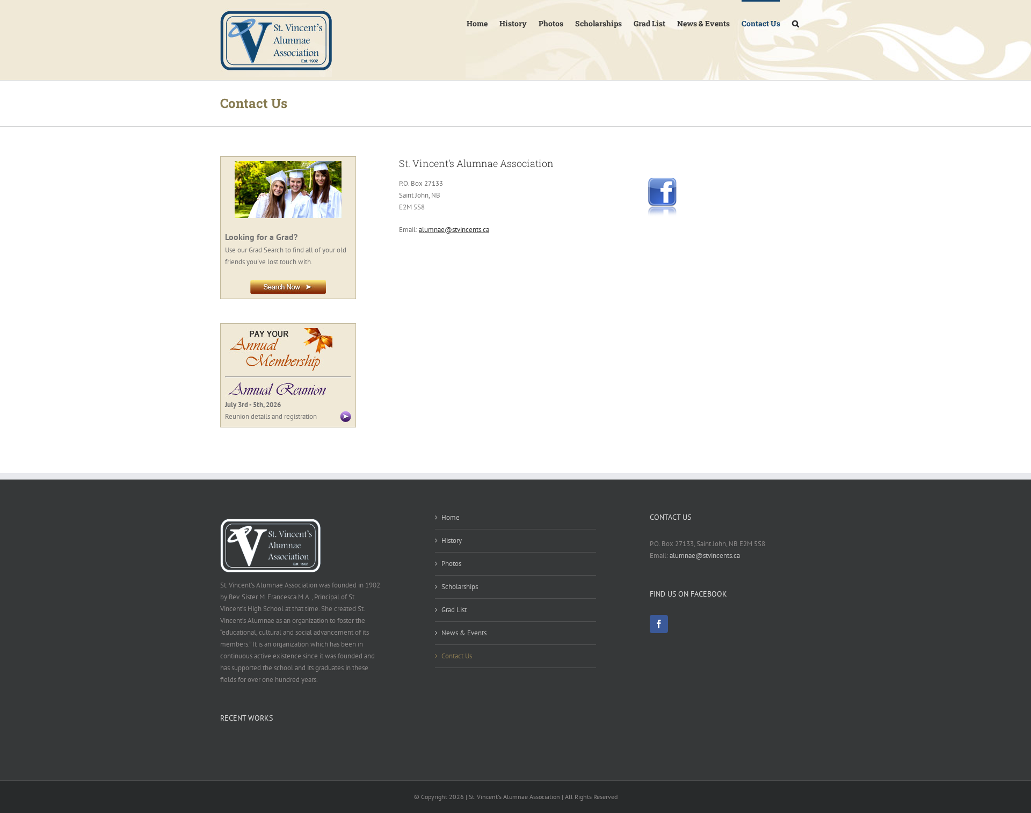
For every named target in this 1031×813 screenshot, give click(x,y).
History (451, 540)
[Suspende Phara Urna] (224, 745)
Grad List (454, 609)
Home (450, 517)
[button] (795, 22)
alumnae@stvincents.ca (454, 229)
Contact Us (456, 655)
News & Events (464, 632)
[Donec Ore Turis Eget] (221, 745)
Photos (451, 563)
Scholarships (459, 586)
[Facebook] (659, 624)
